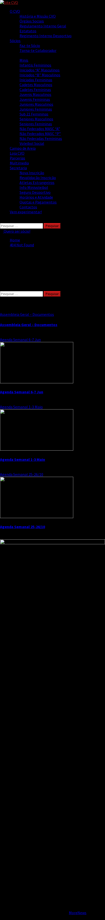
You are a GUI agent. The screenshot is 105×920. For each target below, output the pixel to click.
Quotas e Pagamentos (38, 202)
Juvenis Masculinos (35, 94)
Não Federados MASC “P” (40, 133)
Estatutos (28, 30)
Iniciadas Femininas (36, 79)
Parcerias (17, 158)
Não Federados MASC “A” (40, 128)
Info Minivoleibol (34, 187)
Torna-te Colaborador (38, 50)
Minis (24, 60)
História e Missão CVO (38, 16)
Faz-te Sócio (30, 45)
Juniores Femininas (36, 109)
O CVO (15, 11)
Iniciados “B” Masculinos (40, 74)
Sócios (15, 40)
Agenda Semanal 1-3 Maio (21, 406)
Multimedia (19, 162)
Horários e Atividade (36, 197)
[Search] (1, 220)
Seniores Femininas (36, 123)
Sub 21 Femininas (34, 114)
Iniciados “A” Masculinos (40, 70)
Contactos (28, 206)
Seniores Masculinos (36, 118)
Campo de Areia (23, 148)
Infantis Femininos (35, 65)
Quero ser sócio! (16, 231)
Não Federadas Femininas (41, 138)
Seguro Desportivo (35, 192)
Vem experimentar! (26, 211)
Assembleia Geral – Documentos (27, 314)
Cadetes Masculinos (36, 84)
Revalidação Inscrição (38, 177)
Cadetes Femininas (35, 89)
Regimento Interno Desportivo (46, 35)
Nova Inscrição (32, 172)
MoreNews (77, 912)
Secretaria (18, 167)
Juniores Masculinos (36, 104)
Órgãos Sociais (32, 21)
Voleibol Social (32, 143)
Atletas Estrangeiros (37, 182)
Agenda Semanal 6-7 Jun (20, 339)
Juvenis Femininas (35, 99)
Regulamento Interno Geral (43, 25)
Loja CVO (17, 153)
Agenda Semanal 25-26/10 (21, 474)
